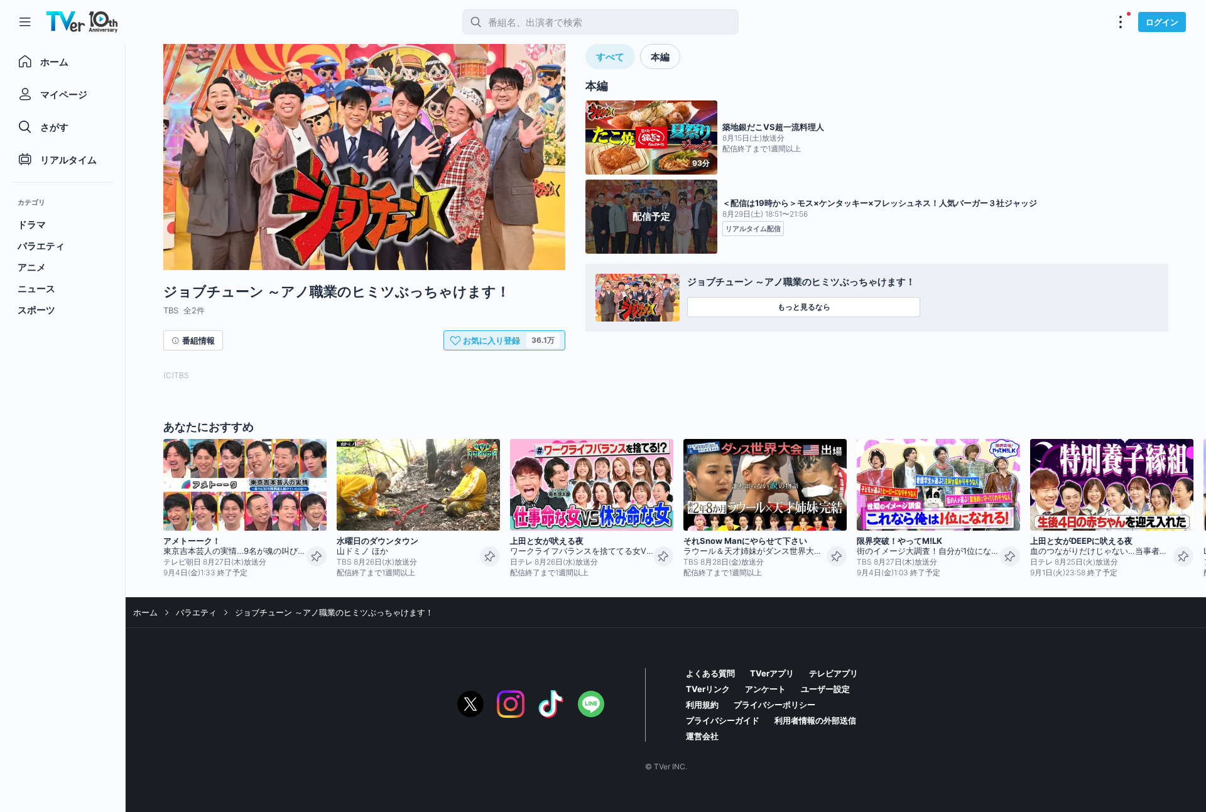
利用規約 (702, 705)
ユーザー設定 (825, 689)
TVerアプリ (772, 673)
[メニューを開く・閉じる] (1121, 22)
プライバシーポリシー (774, 705)
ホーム (145, 612)
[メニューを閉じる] (25, 22)
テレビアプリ (833, 673)
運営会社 (702, 736)
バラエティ (196, 612)
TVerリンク (708, 689)
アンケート (765, 689)
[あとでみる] (317, 556)
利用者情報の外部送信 (815, 720)
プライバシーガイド (722, 720)
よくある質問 (710, 673)
